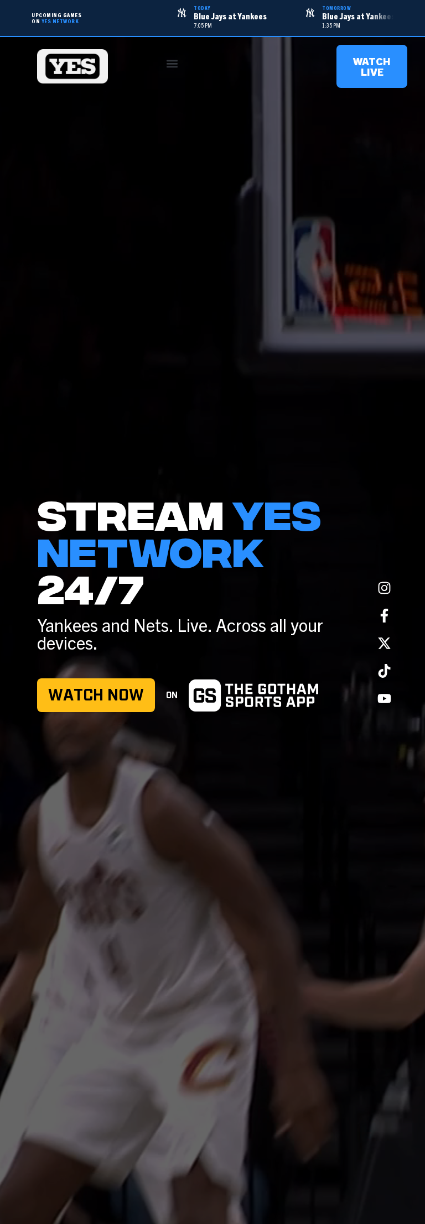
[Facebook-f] (384, 615)
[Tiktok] (384, 670)
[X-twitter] (384, 643)
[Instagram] (384, 587)
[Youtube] (384, 698)
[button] (172, 64)
